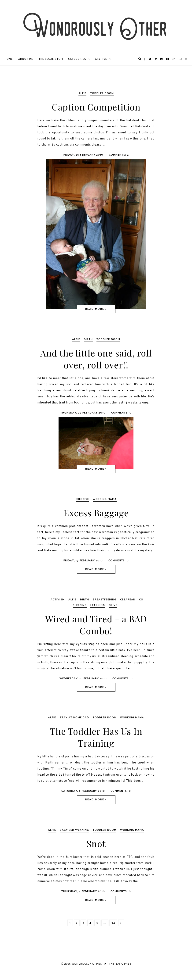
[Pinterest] (156, 59)
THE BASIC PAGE (120, 964)
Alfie (82, 93)
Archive (101, 59)
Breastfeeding (104, 599)
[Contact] (180, 59)
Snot (96, 843)
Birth (88, 339)
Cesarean (127, 599)
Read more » (96, 309)
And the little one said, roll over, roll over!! (96, 359)
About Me (25, 59)
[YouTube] (167, 59)
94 (113, 923)
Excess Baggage (96, 513)
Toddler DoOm (102, 93)
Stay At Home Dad (74, 717)
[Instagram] (161, 59)
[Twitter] (150, 59)
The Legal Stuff (51, 59)
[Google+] (174, 59)
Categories (77, 59)
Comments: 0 (121, 412)
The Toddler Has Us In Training (96, 737)
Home (9, 59)
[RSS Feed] (186, 59)
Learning (97, 605)
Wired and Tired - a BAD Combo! (96, 625)
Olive (113, 605)
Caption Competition (96, 107)
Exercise (82, 499)
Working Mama (105, 499)
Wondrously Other (87, 964)
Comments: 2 (119, 155)
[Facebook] (144, 59)
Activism (58, 599)
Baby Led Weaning (74, 830)
